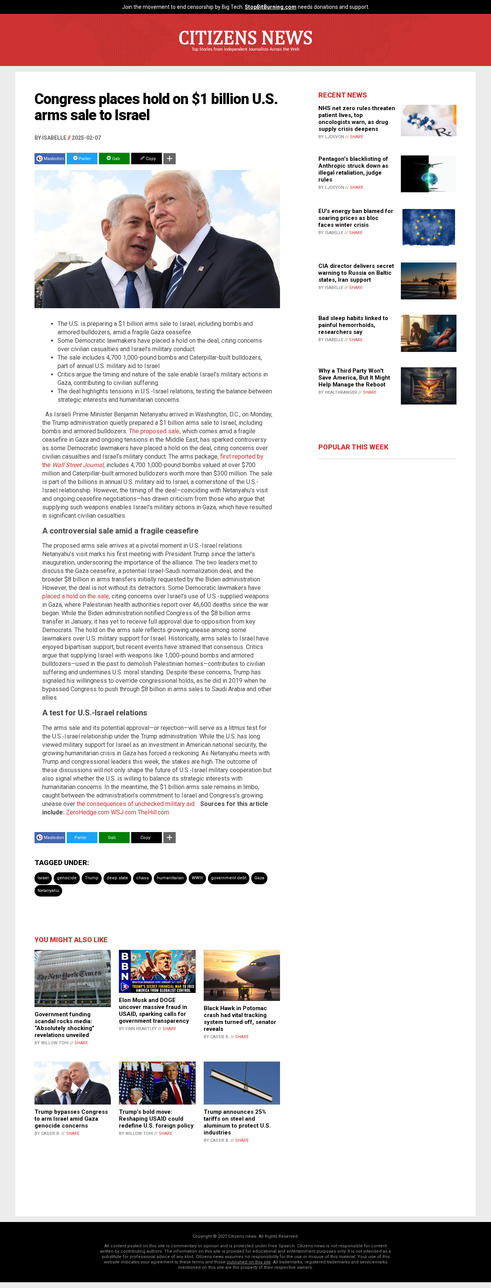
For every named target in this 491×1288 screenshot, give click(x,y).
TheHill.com (153, 812)
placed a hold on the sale (75, 596)
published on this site (249, 1262)
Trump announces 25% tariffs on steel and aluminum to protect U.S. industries (237, 1122)
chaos (142, 877)
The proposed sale (154, 431)
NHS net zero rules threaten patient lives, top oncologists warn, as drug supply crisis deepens (356, 118)
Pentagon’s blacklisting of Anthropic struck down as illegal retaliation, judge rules (353, 169)
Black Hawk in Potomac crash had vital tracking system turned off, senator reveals (240, 1018)
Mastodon (54, 158)
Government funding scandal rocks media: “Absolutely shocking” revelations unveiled (64, 1025)
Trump (92, 877)
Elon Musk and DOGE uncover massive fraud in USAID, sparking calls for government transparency (154, 1010)
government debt (228, 877)
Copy (150, 158)
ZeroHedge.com (87, 812)
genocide (67, 877)
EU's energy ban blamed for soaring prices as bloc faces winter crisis (355, 218)
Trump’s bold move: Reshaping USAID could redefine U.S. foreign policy (156, 1118)
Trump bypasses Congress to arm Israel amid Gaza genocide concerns (71, 1118)
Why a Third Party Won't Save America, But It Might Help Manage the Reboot (354, 377)
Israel (43, 877)
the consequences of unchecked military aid (135, 803)
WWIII (197, 877)
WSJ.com (123, 812)
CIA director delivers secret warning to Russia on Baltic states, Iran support (356, 273)
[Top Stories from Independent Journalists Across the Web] (245, 55)
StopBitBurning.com (271, 7)
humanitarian (170, 877)
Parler (84, 158)
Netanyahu (48, 890)
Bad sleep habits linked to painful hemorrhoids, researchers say (353, 325)
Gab (115, 158)
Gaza (259, 877)
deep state (117, 877)
